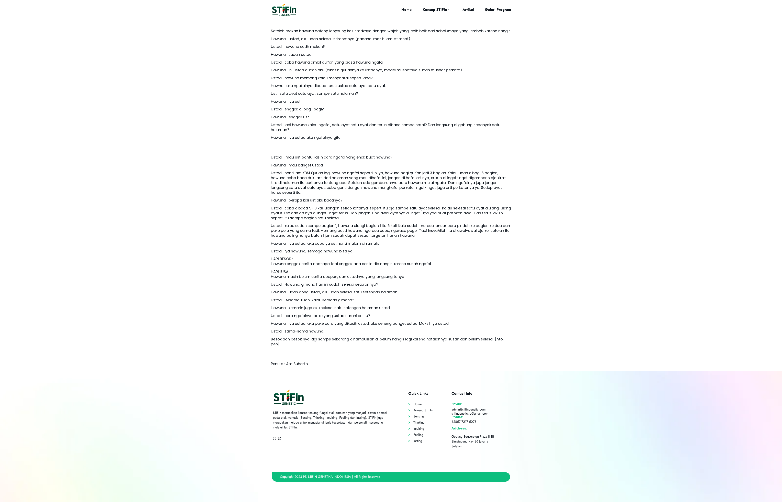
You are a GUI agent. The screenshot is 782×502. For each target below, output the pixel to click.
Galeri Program (498, 9)
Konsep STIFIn (435, 9)
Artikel (468, 9)
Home (406, 9)
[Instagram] (274, 438)
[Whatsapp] (279, 438)
